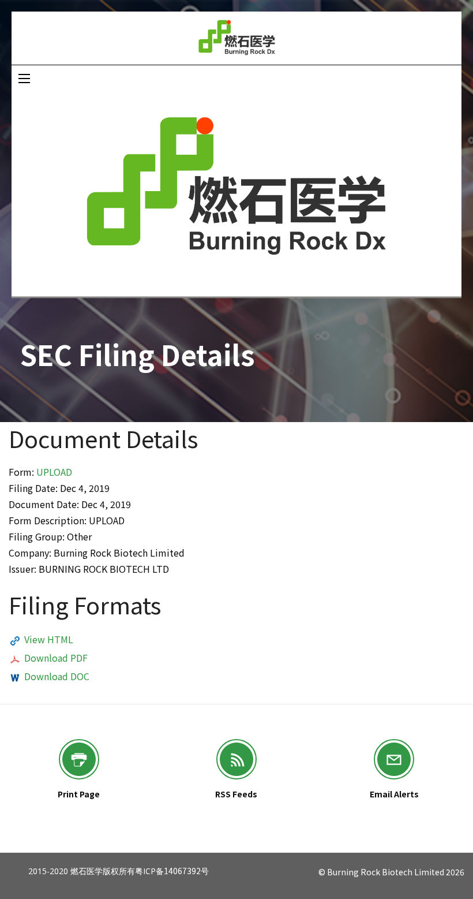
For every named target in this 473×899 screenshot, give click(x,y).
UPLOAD (54, 472)
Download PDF (56, 658)
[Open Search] (24, 78)
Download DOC (56, 676)
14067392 (182, 870)
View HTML (48, 639)
